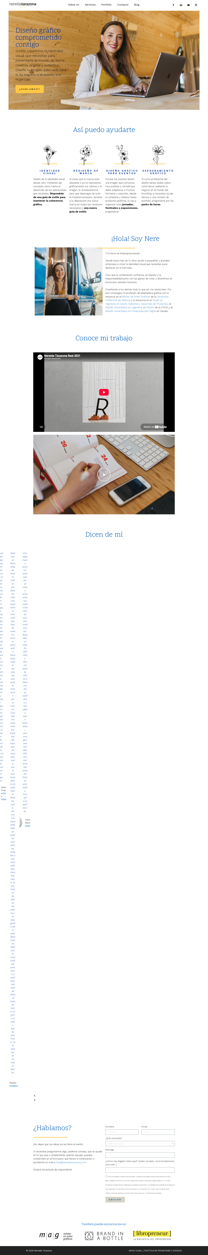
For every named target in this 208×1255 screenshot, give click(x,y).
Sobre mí (73, 4)
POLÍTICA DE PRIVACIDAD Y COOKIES (163, 1250)
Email (144, 1126)
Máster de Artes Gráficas (136, 296)
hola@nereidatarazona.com (71, 1162)
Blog (136, 4)
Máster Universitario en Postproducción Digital (130, 311)
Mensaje (109, 1149)
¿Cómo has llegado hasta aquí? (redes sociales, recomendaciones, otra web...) (140, 1163)
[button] (104, 475)
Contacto (122, 4)
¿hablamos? (29, 89)
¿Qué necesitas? (113, 1138)
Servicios (90, 4)
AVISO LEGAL (135, 1250)
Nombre (109, 1126)
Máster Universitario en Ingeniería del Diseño (129, 307)
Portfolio (106, 4)
